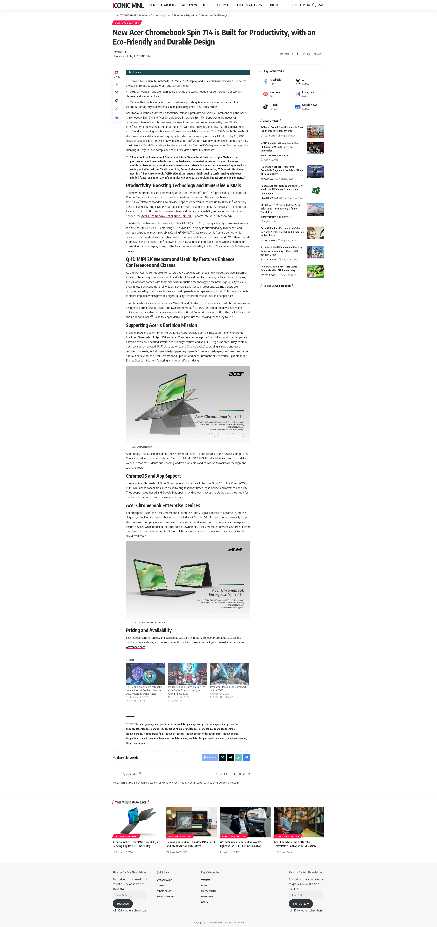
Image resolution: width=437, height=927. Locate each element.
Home (115, 15)
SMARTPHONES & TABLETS (274, 155)
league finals (228, 728)
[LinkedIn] (304, 5)
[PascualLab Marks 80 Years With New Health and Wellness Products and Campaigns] (315, 190)
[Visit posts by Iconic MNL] (117, 774)
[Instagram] (296, 5)
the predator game (136, 743)
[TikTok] (300, 5)
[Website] (225, 774)
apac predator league (138, 728)
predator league (198, 738)
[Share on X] (297, 54)
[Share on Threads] (117, 101)
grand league (190, 728)
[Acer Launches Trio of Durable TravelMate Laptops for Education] (299, 822)
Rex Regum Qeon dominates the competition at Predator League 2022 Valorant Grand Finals (144, 690)
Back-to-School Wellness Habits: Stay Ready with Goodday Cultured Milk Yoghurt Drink (281, 251)
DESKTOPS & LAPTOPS (130, 15)
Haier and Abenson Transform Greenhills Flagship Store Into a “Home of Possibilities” (282, 170)
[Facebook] (292, 5)
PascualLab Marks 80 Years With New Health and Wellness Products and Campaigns (281, 189)
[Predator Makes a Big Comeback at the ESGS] (229, 674)
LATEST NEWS (268, 135)
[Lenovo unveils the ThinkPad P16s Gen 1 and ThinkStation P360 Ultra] (191, 822)
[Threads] (308, 5)
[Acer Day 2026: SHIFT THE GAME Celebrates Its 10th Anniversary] (315, 271)
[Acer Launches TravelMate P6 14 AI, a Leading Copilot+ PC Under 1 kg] (138, 822)
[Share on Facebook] (292, 54)
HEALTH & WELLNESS (271, 198)
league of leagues (175, 733)
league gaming (134, 733)
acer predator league (208, 724)
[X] (234, 774)
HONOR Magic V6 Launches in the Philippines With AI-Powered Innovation (279, 147)
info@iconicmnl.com (227, 782)
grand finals (175, 728)
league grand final (154, 733)
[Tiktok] (276, 107)
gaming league (159, 728)
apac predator (229, 724)
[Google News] (308, 107)
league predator (195, 733)
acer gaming (146, 724)
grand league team (209, 728)
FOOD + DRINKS (268, 259)
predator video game (219, 738)
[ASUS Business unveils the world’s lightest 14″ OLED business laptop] (245, 822)
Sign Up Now (301, 903)
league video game (159, 738)
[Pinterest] (244, 774)
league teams (230, 733)
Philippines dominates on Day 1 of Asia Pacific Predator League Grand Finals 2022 (186, 690)
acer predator (162, 724)
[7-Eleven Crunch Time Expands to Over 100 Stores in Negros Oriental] (315, 131)
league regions (213, 733)
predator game (179, 738)
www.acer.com (135, 647)
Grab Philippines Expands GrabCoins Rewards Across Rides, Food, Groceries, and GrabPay (282, 232)
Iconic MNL (128, 5)
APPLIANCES (267, 178)
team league (239, 738)
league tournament (136, 738)
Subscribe (123, 903)
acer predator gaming (183, 724)
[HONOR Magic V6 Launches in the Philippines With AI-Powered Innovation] (315, 148)
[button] (314, 5)
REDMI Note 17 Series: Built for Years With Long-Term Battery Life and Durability (281, 209)
